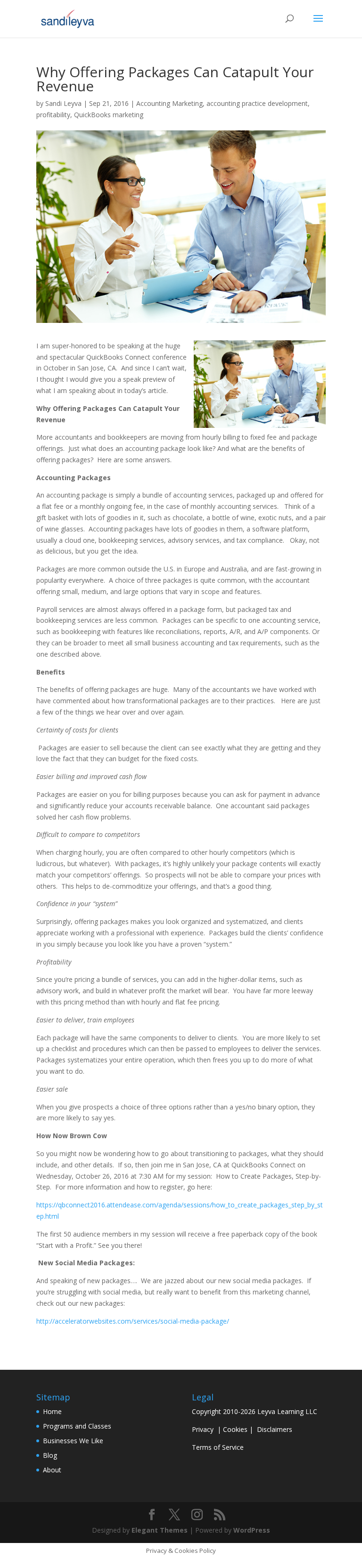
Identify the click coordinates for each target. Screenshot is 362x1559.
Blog (50, 1455)
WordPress (251, 1530)
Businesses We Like (73, 1440)
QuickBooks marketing (108, 114)
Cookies (235, 1429)
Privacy (203, 1429)
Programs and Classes (77, 1426)
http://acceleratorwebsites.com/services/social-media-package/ (132, 1321)
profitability (53, 114)
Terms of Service (218, 1447)
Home (52, 1411)
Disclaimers (274, 1429)
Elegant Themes (160, 1530)
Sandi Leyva (63, 103)
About (52, 1469)
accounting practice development (257, 103)
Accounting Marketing (169, 103)
